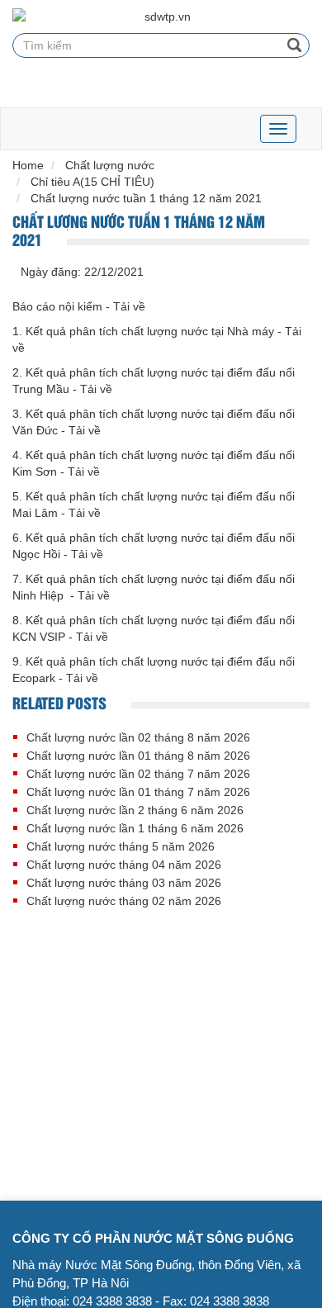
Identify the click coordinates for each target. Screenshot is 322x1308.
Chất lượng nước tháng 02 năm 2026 (123, 901)
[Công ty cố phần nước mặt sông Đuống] (161, 16)
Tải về (129, 306)
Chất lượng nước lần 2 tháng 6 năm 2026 (135, 810)
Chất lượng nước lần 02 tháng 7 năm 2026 (138, 773)
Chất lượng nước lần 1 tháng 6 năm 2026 (135, 828)
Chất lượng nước (109, 165)
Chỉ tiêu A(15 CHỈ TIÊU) (92, 181)
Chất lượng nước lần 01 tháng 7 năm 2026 (138, 792)
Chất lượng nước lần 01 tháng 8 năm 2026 (138, 755)
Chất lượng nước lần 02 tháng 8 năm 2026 (138, 737)
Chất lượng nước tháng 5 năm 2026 (120, 846)
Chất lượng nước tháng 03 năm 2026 (123, 882)
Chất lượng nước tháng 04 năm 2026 (123, 864)
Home (28, 165)
